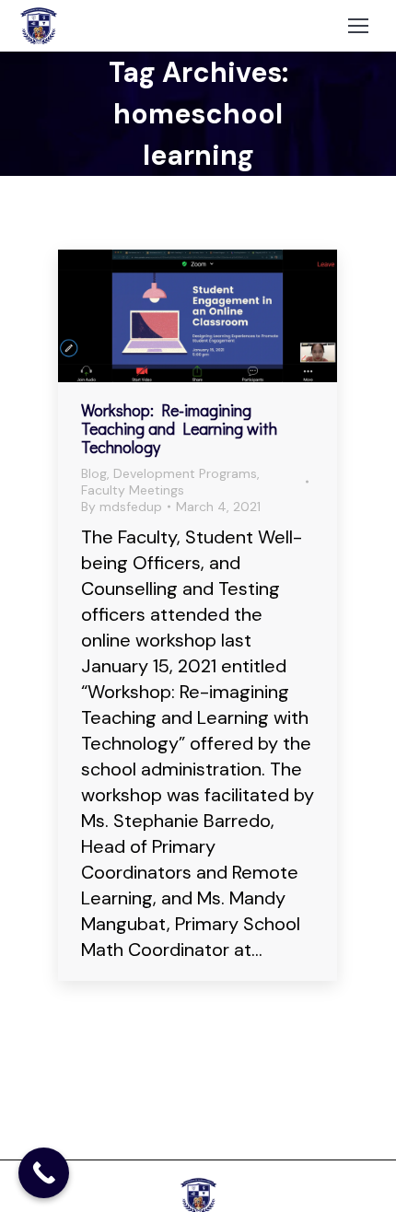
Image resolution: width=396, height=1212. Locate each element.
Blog (94, 473)
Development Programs (185, 473)
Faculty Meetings (132, 490)
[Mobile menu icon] (358, 26)
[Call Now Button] (43, 1173)
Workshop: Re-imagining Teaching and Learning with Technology (179, 428)
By (121, 506)
